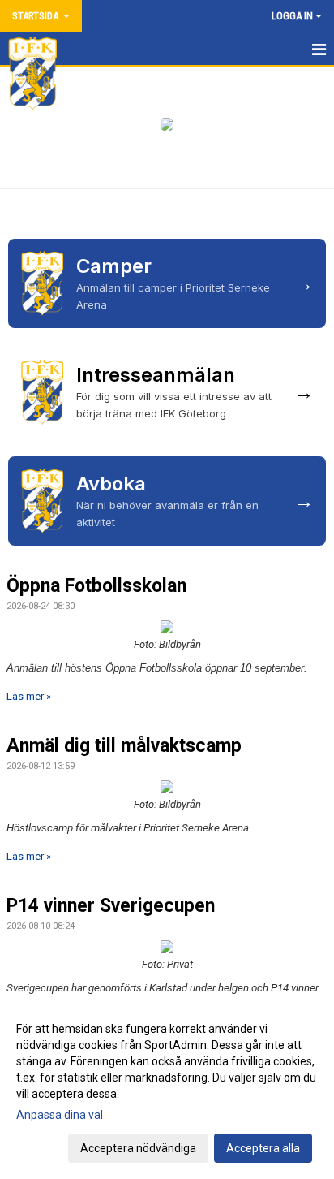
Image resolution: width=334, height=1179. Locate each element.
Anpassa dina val (59, 1114)
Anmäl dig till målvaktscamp (124, 746)
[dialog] (167, 1087)
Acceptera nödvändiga (138, 1148)
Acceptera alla (263, 1148)
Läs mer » (28, 696)
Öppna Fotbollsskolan (96, 586)
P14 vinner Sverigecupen (110, 906)
